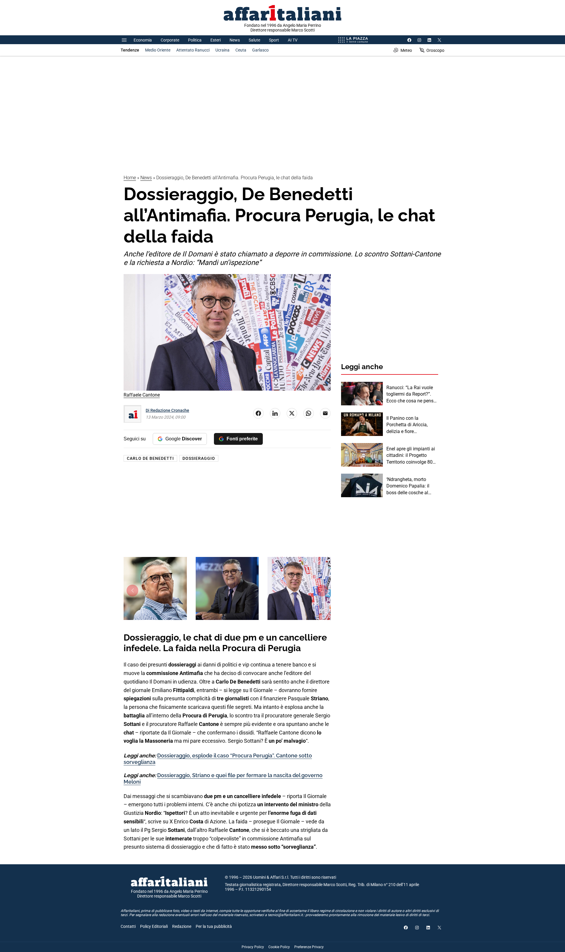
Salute (254, 40)
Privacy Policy (253, 947)
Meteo (406, 50)
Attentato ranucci (193, 50)
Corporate (170, 40)
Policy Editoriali (154, 926)
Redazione (181, 926)
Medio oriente (157, 50)
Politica (195, 40)
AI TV (293, 40)
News (235, 40)
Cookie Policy (279, 947)
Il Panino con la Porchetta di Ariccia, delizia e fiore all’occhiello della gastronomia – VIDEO (409, 425)
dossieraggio (198, 458)
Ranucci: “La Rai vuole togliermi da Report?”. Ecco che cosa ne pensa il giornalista (411, 394)
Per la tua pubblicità (214, 926)
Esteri (215, 40)
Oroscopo (435, 50)
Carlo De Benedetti (150, 458)
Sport (274, 40)
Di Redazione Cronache (167, 410)
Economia (143, 40)
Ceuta (240, 50)
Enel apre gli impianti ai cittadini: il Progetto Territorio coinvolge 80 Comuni (410, 455)
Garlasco (260, 50)
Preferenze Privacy (309, 947)
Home (130, 177)
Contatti (128, 926)
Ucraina (222, 50)
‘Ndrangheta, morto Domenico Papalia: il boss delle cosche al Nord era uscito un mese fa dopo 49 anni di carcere (411, 486)
